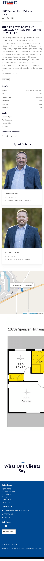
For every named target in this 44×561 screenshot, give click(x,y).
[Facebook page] (3, 526)
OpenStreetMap (33, 313)
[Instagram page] (6, 526)
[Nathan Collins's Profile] (22, 228)
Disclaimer (15, 544)
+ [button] (3, 274)
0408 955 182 (11, 198)
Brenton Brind (11, 193)
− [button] (3, 277)
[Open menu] (40, 3)
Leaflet (25, 313)
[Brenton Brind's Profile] (22, 169)
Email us (7, 518)
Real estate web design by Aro (34, 548)
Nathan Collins (12, 252)
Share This (9, 532)
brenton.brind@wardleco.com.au (19, 201)
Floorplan (5, 126)
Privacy (8, 544)
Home (3, 544)
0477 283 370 (11, 256)
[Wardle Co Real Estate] (10, 3)
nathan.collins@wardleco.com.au (19, 259)
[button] (21, 120)
